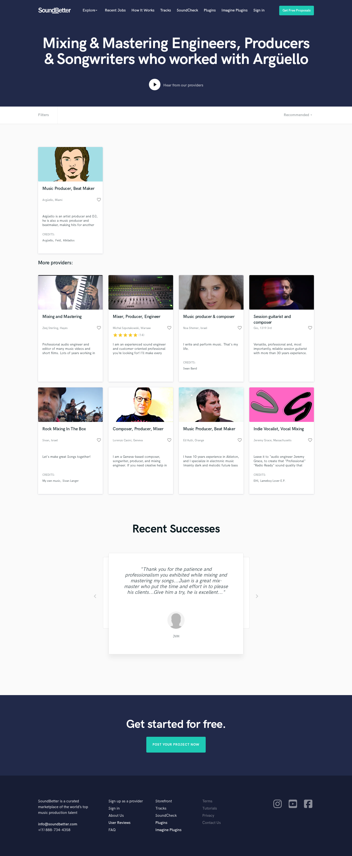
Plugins (210, 10)
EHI (256, 481)
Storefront (163, 801)
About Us (116, 815)
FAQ (112, 830)
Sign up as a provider (125, 801)
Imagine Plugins (234, 10)
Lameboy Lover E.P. (272, 481)
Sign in (259, 10)
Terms (207, 801)
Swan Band (190, 368)
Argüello (47, 240)
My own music (51, 481)
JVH (176, 636)
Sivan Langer (70, 481)
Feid (58, 240)
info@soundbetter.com (57, 824)
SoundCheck (187, 10)
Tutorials (209, 808)
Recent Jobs (115, 10)
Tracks (165, 10)
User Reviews (119, 823)
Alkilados (68, 240)
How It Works (142, 10)
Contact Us (211, 823)
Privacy (208, 815)
